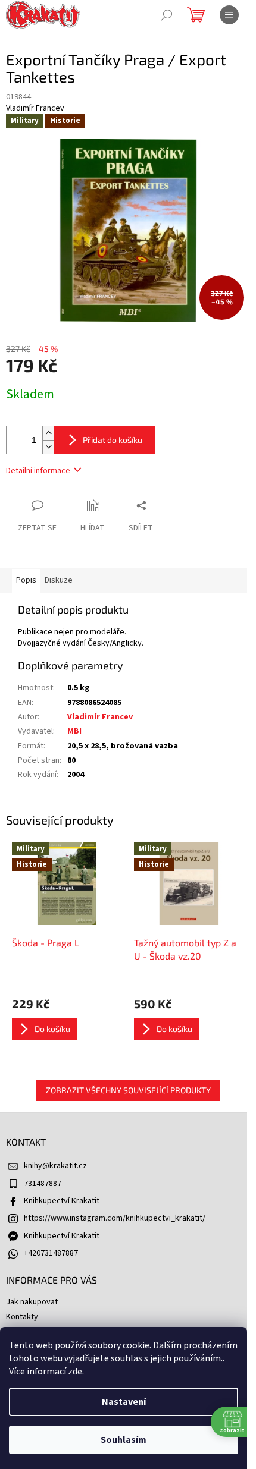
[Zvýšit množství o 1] (48, 433)
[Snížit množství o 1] (48, 447)
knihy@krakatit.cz (55, 1166)
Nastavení (124, 1401)
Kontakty (22, 1317)
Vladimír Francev (100, 717)
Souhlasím (123, 1439)
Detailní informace (38, 471)
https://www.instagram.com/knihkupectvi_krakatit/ (114, 1218)
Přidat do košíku (112, 440)
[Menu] (229, 15)
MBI (74, 731)
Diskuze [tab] (59, 580)
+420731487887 (51, 1253)
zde (75, 1371)
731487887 (42, 1184)
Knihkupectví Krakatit (61, 1201)
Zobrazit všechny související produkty (128, 1090)
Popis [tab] (26, 580)
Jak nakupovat (32, 1302)
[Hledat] (167, 15)
